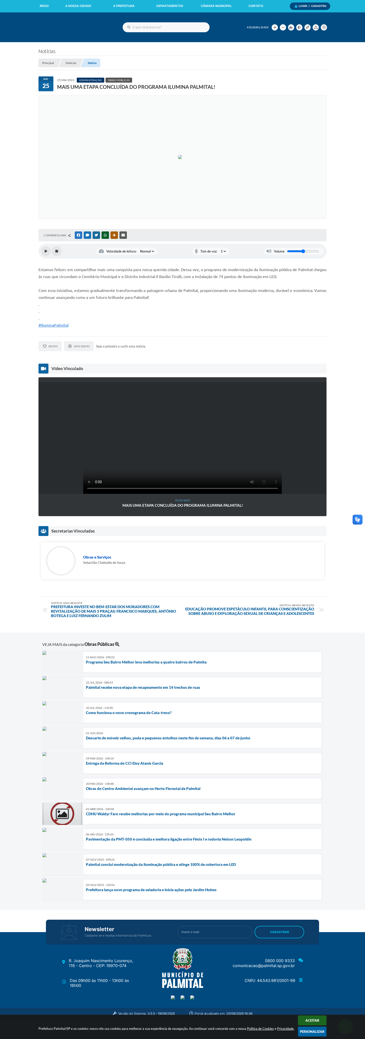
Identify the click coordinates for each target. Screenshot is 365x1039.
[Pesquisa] (129, 27)
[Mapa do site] (315, 27)
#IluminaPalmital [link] (53, 325)
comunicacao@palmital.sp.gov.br (264, 965)
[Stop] (57, 251)
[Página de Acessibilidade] (324, 27)
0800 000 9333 (280, 960)
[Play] (46, 251)
